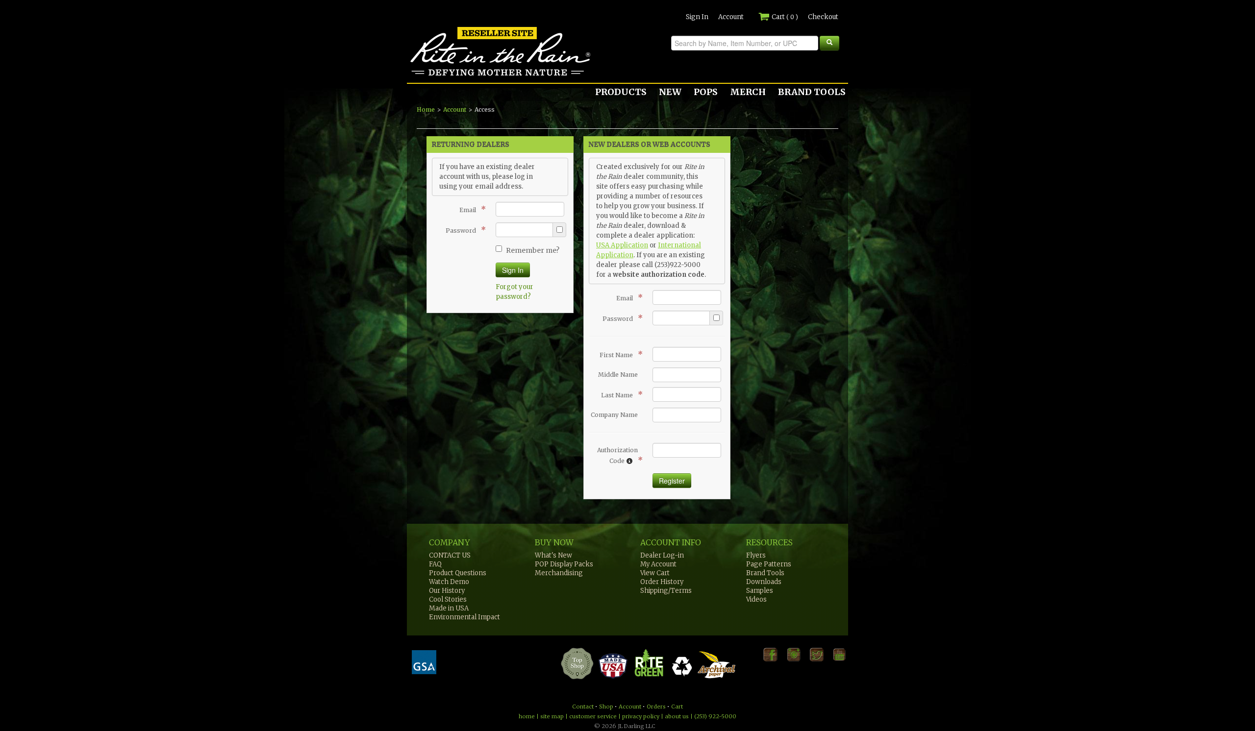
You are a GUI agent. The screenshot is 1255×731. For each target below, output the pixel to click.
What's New (553, 555)
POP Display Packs (564, 564)
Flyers (756, 555)
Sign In (697, 17)
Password (463, 230)
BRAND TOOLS (812, 91)
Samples (759, 590)
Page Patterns (768, 564)
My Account (658, 564)
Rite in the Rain (442, 75)
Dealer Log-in (662, 555)
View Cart (655, 573)
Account (731, 17)
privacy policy (640, 716)
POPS (706, 91)
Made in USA (449, 608)
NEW (670, 91)
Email (470, 209)
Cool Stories (448, 599)
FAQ (435, 564)
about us (677, 716)
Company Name (614, 414)
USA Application (622, 245)
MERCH (748, 91)
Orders (656, 706)
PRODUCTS (621, 91)
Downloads (763, 582)
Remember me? (532, 250)
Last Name (619, 394)
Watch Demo (449, 582)
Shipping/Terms (666, 590)
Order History (661, 582)
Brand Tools (765, 573)
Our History (447, 590)
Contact (583, 706)
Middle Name (618, 374)
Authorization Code (617, 455)
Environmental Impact (464, 617)
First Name (619, 354)
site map (552, 716)
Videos (756, 599)
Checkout (823, 17)
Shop (606, 706)
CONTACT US (450, 555)
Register (672, 481)
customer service (593, 716)
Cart (784, 17)
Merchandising (559, 573)
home (527, 716)
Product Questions (457, 573)
